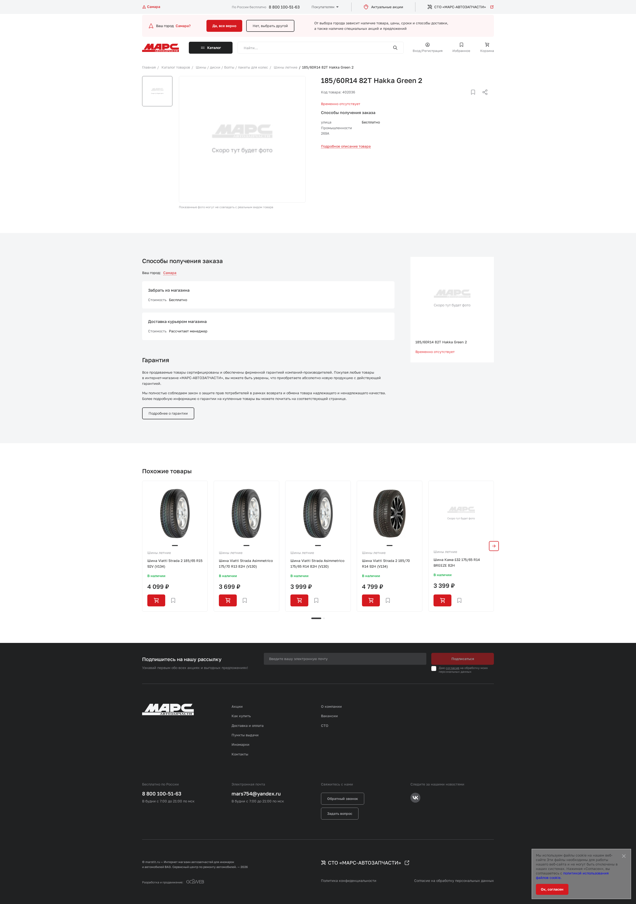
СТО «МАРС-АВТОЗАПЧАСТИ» (460, 7)
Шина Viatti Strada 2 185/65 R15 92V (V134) (174, 563)
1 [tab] (316, 618)
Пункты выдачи (245, 735)
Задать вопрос (339, 813)
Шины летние (159, 552)
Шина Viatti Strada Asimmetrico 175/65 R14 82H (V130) (317, 563)
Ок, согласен (552, 889)
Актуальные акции (387, 7)
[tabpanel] (175, 546)
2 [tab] (324, 618)
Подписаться (462, 659)
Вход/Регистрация (427, 51)
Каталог (214, 47)
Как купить (241, 716)
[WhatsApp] (483, 98)
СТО (324, 725)
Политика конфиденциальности (348, 880)
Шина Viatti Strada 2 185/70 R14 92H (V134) (386, 563)
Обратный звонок (342, 798)
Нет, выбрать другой (270, 26)
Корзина (487, 51)
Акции (237, 706)
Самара (169, 273)
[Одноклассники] (475, 98)
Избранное (461, 51)
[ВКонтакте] (467, 98)
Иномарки (240, 744)
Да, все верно (224, 26)
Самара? (183, 26)
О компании (331, 706)
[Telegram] (459, 98)
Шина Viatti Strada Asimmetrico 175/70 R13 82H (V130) (246, 563)
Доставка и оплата (248, 725)
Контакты (240, 754)
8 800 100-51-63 (284, 6)
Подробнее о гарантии (168, 413)
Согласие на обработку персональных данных (454, 880)
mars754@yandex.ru (256, 793)
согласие (452, 668)
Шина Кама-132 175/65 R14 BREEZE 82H (457, 562)
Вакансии (329, 716)
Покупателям (323, 7)
